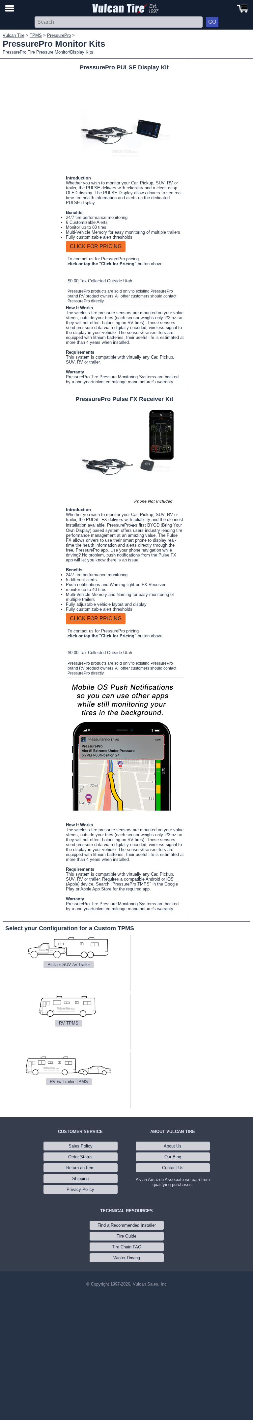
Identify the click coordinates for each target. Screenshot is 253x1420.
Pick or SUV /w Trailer (68, 964)
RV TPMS (68, 1023)
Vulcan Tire (13, 35)
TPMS (36, 35)
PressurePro (59, 35)
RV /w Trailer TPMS (69, 1081)
